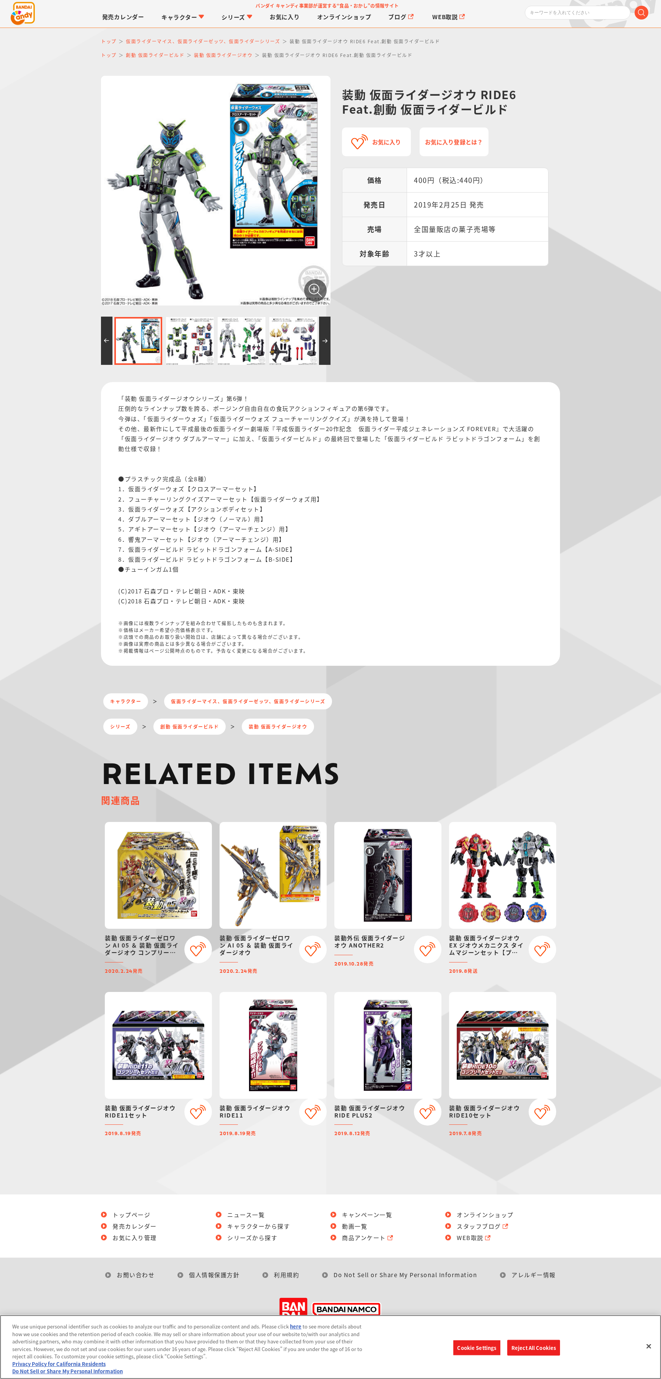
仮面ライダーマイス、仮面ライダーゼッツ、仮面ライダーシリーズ (248, 701)
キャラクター (125, 701)
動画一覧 (354, 1226)
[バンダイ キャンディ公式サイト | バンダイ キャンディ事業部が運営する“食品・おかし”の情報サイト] (23, 14)
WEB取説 (470, 1237)
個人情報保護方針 (214, 1275)
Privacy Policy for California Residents (59, 1364)
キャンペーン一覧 (367, 1214)
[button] (106, 341)
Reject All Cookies (533, 1347)
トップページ (131, 1214)
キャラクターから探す (258, 1226)
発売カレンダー (134, 1226)
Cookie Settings (476, 1347)
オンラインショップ (485, 1214)
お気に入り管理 (134, 1237)
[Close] (648, 1346)
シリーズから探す (252, 1237)
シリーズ (120, 726)
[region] (330, 1347)
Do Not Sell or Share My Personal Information (405, 1275)
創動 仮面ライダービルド (189, 726)
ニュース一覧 (246, 1214)
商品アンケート (364, 1237)
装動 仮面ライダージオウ (278, 726)
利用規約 (286, 1275)
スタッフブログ (479, 1226)
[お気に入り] (198, 949)
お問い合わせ (136, 1275)
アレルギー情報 (533, 1275)
